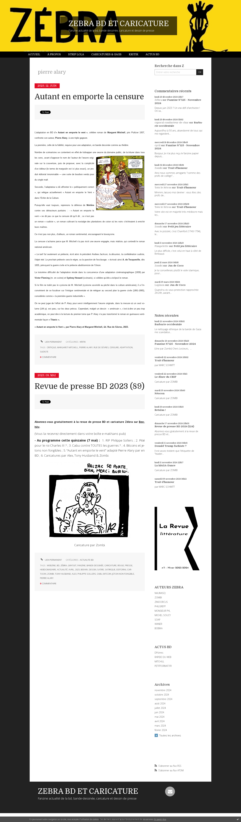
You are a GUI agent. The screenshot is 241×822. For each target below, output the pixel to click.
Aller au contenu (11, 3)
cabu (99, 573)
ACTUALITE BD (87, 559)
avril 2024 (160, 721)
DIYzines (159, 652)
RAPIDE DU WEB (163, 657)
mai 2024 (159, 716)
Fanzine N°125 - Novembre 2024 (175, 343)
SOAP (157, 619)
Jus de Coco (176, 265)
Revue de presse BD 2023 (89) (89, 386)
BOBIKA (158, 628)
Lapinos (159, 285)
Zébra (158, 99)
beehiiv (84, 569)
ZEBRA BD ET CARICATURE (119, 23)
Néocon (159, 393)
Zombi (158, 168)
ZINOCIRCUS (161, 601)
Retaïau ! (160, 410)
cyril (157, 145)
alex (74, 573)
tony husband (63, 573)
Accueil (34, 54)
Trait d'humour (178, 168)
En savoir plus (160, 819)
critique (51, 347)
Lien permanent (53, 341)
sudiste (44, 351)
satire (100, 569)
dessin (92, 569)
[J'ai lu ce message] (237, 819)
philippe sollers (87, 573)
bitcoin (107, 573)
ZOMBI (158, 597)
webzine (51, 565)
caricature (110, 565)
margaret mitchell (67, 347)
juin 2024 (159, 712)
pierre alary (86, 347)
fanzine (81, 565)
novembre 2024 (163, 690)
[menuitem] (36, 55)
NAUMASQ (160, 593)
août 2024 (160, 703)
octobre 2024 (162, 694)
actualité (62, 569)
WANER (158, 623)
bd (58, 565)
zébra (63, 565)
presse (128, 565)
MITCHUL (159, 661)
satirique (110, 569)
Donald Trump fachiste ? (171, 445)
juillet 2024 (160, 707)
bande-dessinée (95, 565)
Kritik (133, 54)
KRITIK (83, 341)
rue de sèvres (101, 347)
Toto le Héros (163, 187)
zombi (50, 573)
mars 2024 (160, 725)
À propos (54, 54)
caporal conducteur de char (172, 122)
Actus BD (152, 54)
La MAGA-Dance (165, 465)
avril (71, 569)
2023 (77, 569)
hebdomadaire (48, 569)
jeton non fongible (123, 573)
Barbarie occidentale (168, 324)
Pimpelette (161, 246)
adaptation (126, 347)
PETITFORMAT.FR (163, 665)
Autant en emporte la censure (89, 96)
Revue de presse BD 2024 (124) (174, 426)
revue (121, 565)
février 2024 (161, 730)
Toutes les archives (170, 735)
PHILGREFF (160, 606)
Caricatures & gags (106, 54)
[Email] (170, 791)
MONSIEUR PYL (162, 610)
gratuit (72, 565)
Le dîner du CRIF (165, 376)
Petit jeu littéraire (179, 226)
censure (114, 347)
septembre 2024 (163, 699)
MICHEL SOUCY (163, 615)
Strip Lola (76, 54)
